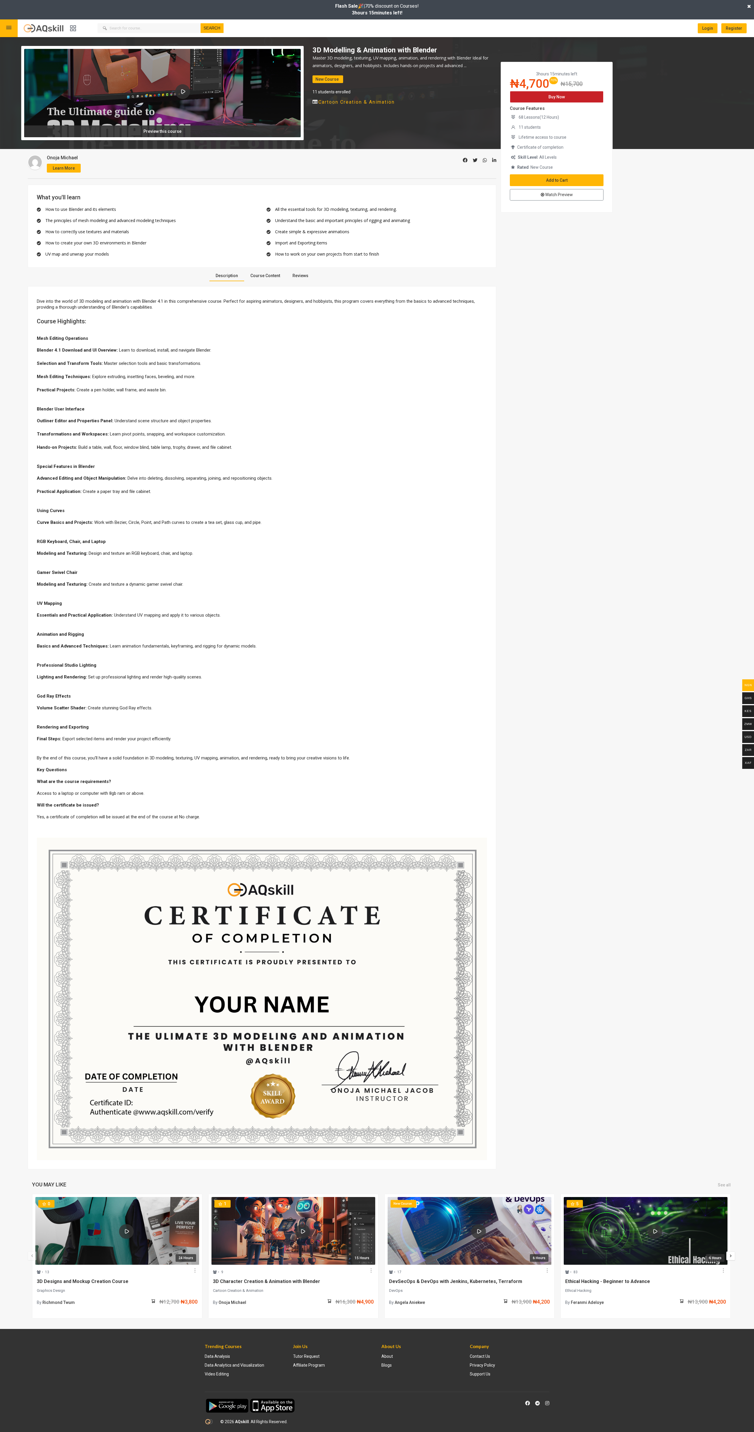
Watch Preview (558, 194)
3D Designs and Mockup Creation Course (82, 1281)
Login (707, 28)
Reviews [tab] (300, 275)
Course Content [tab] (265, 275)
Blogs (386, 1365)
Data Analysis (217, 1356)
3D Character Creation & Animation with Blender (266, 1281)
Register (734, 28)
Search (212, 28)
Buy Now (556, 97)
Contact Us (480, 1356)
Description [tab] (227, 275)
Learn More (64, 168)
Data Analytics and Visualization (234, 1365)
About (387, 1356)
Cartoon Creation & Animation (356, 102)
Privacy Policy (482, 1365)
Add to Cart (557, 180)
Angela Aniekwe (410, 1302)
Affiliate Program (309, 1365)
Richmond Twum (58, 1302)
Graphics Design (51, 1290)
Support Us (480, 1374)
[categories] (73, 28)
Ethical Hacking (578, 1290)
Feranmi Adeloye (587, 1302)
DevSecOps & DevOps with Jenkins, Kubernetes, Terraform (455, 1281)
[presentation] (32, 1255)
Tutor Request (306, 1356)
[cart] (153, 1303)
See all (724, 1185)
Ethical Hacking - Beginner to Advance (607, 1281)
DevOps (396, 1290)
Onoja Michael (62, 157)
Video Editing (217, 1374)
